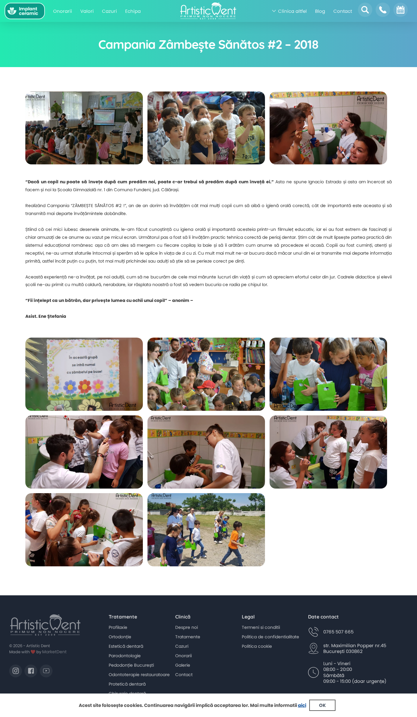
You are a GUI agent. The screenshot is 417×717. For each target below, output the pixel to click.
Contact (342, 11)
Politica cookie (257, 646)
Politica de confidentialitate (270, 637)
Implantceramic (28, 11)
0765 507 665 (338, 632)
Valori (87, 11)
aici (302, 705)
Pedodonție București (131, 665)
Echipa (133, 11)
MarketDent (54, 652)
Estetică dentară (126, 646)
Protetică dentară (127, 684)
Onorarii (62, 11)
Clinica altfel (292, 11)
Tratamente (187, 637)
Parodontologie (125, 656)
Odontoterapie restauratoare (139, 675)
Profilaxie (118, 627)
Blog (320, 11)
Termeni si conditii (261, 627)
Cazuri (109, 11)
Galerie (182, 665)
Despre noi (186, 627)
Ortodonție (120, 637)
